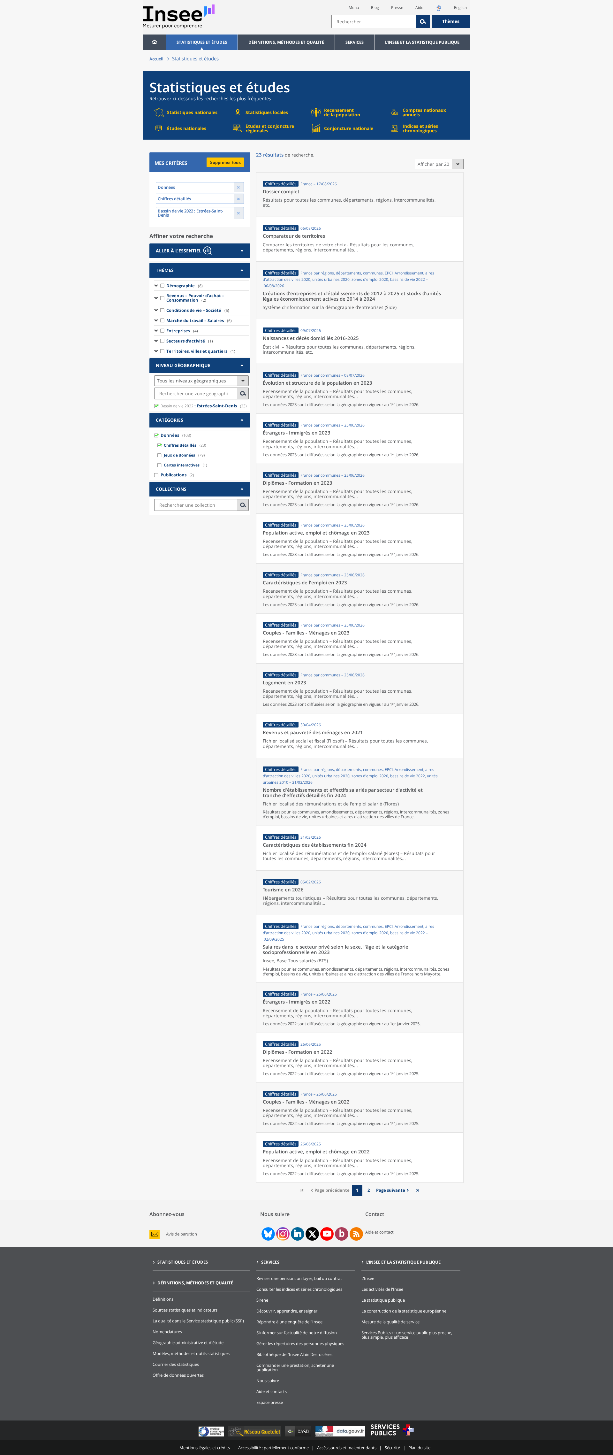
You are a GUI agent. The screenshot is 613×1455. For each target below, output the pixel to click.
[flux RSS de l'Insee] (356, 1234)
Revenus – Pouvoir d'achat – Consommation (195, 298)
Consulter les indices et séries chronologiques (299, 1289)
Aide (419, 7)
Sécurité (392, 1448)
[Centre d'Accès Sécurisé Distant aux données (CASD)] (298, 1436)
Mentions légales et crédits (204, 1448)
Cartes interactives (182, 465)
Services (354, 42)
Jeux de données (179, 455)
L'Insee (367, 1278)
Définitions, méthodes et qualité (286, 42)
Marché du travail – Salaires (199, 320)
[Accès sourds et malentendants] (438, 10)
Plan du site (419, 1448)
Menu (354, 7)
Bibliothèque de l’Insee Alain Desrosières (294, 1354)
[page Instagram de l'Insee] (282, 1234)
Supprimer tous (225, 162)
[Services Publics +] (392, 1436)
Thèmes (450, 21)
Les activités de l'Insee (382, 1289)
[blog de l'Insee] (342, 1234)
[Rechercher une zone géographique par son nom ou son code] (243, 393)
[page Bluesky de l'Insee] (267, 1234)
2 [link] (368, 1190)
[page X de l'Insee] (312, 1234)
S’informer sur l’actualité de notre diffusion (296, 1333)
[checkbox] (162, 285)
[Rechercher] (423, 21)
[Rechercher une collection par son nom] (243, 505)
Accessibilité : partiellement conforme (273, 1448)
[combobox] (400, 21)
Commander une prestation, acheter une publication (295, 1367)
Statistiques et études (202, 42)
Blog (375, 7)
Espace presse (269, 1402)
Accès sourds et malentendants (346, 1448)
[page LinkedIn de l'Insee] (298, 1234)
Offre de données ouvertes (178, 1375)
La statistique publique (383, 1300)
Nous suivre (267, 1380)
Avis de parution (181, 1234)
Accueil (156, 59)
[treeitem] (201, 285)
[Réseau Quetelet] (255, 1436)
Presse (397, 7)
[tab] (199, 250)
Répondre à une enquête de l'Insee (289, 1322)
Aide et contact (379, 1232)
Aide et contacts (271, 1391)
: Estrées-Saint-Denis (199, 406)
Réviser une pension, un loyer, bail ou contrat (299, 1278)
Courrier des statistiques (176, 1364)
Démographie (184, 286)
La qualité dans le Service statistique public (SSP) (198, 1321)
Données (170, 435)
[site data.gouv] (341, 1436)
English (460, 7)
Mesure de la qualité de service (390, 1322)
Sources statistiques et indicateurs (185, 1310)
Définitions (163, 1299)
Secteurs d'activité (189, 341)
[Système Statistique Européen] (212, 1436)
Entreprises (182, 331)
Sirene (262, 1300)
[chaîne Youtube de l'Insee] (327, 1234)
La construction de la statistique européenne (403, 1311)
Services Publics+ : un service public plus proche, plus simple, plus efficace (406, 1335)
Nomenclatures (167, 1332)
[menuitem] (154, 42)
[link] (393, 1190)
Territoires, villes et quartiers (200, 351)
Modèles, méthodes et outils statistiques (191, 1353)
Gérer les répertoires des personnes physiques (300, 1343)
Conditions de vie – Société (197, 310)
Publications (173, 475)
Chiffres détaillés (180, 445)
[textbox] (373, 21)
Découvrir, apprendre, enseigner (286, 1311)
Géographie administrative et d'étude (188, 1342)
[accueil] (154, 42)
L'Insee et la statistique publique (422, 42)
